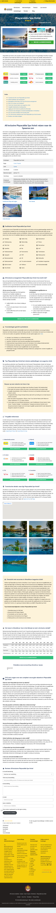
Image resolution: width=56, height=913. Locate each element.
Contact (18, 897)
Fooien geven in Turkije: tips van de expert (22, 856)
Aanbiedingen (17, 11)
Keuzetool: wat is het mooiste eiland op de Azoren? (22, 844)
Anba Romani (6, 219)
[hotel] (14, 38)
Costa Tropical (27, 23)
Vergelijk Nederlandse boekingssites (17, 107)
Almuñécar (35, 23)
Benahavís (15, 563)
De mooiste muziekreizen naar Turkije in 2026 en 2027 (22, 861)
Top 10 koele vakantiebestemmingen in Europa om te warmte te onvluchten (22, 851)
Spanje (20, 23)
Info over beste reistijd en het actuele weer (18, 113)
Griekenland (33, 870)
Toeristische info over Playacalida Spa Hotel (19, 98)
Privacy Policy (36, 897)
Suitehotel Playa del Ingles (10, 201)
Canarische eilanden (32, 861)
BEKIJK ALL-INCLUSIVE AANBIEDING (28, 319)
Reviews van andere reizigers (15, 116)
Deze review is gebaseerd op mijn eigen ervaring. (14, 809)
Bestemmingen (26, 8)
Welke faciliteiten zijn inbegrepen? (16, 100)
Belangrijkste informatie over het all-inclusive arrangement (22, 101)
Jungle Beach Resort (11, 431)
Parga (33, 499)
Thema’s (35, 8)
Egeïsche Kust (27, 499)
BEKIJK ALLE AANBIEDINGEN (28, 658)
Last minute (43, 8)
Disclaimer (29, 897)
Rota (15, 546)
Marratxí (41, 528)
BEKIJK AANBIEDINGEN (15, 449)
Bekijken (24, 74)
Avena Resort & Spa (22, 431)
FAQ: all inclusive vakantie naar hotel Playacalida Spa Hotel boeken (24, 114)
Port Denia (32, 201)
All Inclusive (17, 8)
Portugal (32, 865)
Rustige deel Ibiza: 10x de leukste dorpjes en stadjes (22, 866)
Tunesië (32, 875)
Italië (31, 867)
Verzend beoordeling (9, 813)
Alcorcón (14, 528)
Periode (26, 11)
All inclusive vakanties (11, 23)
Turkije (31, 858)
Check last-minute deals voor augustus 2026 (19, 105)
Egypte (31, 868)
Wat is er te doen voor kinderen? (16, 103)
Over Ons (24, 897)
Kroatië (32, 873)
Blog (33, 11)
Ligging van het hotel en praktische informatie (19, 109)
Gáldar (41, 546)
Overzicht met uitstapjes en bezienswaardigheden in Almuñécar (23, 111)
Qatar (41, 334)
